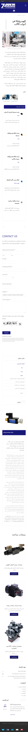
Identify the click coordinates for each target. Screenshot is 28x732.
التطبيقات (19, 15)
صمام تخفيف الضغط (11, 518)
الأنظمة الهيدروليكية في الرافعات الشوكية (17, 378)
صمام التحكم (8, 516)
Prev (24, 401)
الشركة (24, 689)
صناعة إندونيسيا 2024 (15, 704)
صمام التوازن (14, 519)
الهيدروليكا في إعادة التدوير (19, 388)
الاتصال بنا (6, 521)
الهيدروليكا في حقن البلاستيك (19, 385)
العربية (2, 1)
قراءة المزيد (14, 573)
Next (22, 401)
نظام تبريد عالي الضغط (13, 180)
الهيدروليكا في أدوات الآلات (19, 381)
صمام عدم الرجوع (20, 518)
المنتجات (22, 371)
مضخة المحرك (8, 519)
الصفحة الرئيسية (20, 363)
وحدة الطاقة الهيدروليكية (19, 521)
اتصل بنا (24, 695)
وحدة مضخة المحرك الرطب (11, 112)
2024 (6, 709)
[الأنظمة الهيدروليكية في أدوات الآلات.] (14, 39)
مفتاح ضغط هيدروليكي (8, 432)
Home (23, 15)
